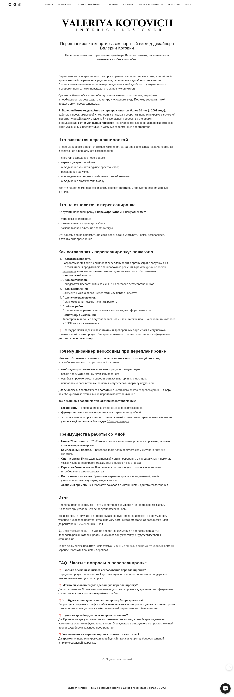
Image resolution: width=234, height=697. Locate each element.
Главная (48, 4)
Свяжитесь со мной (75, 530)
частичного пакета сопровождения (137, 390)
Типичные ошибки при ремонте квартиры (138, 545)
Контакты (174, 4)
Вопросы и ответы (151, 4)
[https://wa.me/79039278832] (20, 4)
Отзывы (128, 4)
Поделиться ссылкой (119, 659)
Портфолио (65, 4)
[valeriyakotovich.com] (117, 25)
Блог (188, 4)
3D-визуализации (118, 421)
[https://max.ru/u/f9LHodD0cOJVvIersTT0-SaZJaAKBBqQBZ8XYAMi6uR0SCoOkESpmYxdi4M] (10, 4)
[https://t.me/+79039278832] (15, 4)
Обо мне (113, 4)
